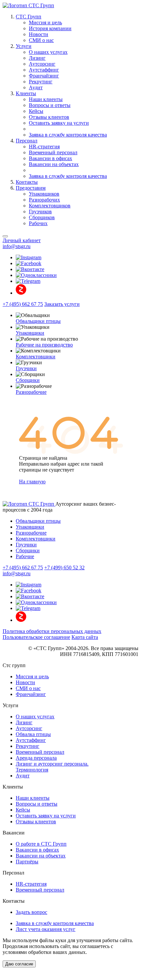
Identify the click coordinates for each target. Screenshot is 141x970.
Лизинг (37, 58)
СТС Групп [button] (28, 16)
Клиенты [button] (26, 93)
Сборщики (28, 380)
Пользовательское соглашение (36, 637)
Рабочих (38, 223)
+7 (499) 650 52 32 (64, 567)
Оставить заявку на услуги (59, 123)
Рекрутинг (40, 81)
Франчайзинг (44, 75)
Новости (38, 34)
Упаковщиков (44, 194)
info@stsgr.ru (16, 246)
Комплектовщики (35, 356)
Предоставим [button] (31, 188)
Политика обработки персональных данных (52, 631)
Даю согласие (19, 963)
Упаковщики (30, 333)
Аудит (36, 87)
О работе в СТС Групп (41, 844)
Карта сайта (84, 637)
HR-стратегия (44, 146)
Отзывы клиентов (49, 117)
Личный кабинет (22, 240)
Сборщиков (42, 217)
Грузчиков (40, 211)
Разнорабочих (44, 199)
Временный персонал (53, 152)
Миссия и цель (45, 22)
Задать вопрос (31, 912)
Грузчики (26, 368)
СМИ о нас (41, 40)
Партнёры (27, 861)
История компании (50, 28)
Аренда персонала (36, 758)
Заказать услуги (62, 304)
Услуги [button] (23, 46)
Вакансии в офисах (50, 158)
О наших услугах (48, 52)
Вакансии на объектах (54, 164)
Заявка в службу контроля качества (68, 134)
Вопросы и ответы (49, 105)
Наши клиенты (46, 99)
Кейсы (36, 111)
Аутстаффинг (44, 70)
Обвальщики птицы (38, 321)
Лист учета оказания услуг (45, 929)
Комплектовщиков (49, 205)
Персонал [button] (26, 140)
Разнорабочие (31, 392)
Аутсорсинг (42, 64)
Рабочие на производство (44, 345)
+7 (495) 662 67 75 (23, 304)
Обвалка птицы (33, 734)
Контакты (27, 182)
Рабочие (25, 556)
